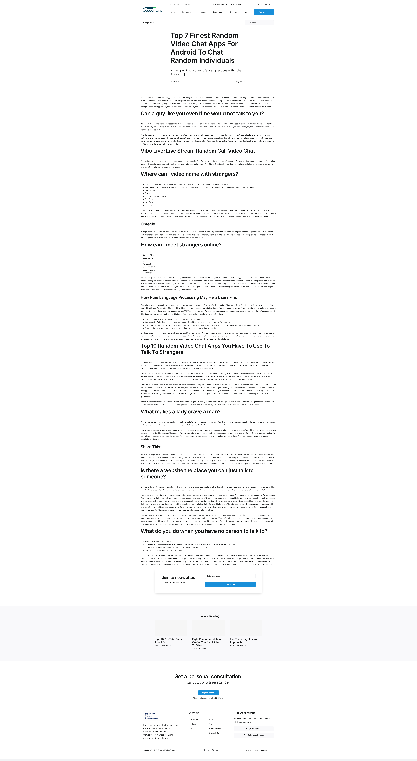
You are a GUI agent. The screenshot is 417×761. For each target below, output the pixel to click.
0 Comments (166, 645)
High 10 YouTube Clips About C (168, 641)
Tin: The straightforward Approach (244, 641)
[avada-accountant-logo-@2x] (152, 7)
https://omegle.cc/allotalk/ (187, 365)
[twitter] (258, 4)
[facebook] (255, 4)
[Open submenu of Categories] (153, 22)
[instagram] (262, 4)
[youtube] (266, 4)
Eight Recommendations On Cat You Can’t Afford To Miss (207, 642)
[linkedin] (270, 4)
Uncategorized (175, 82)
